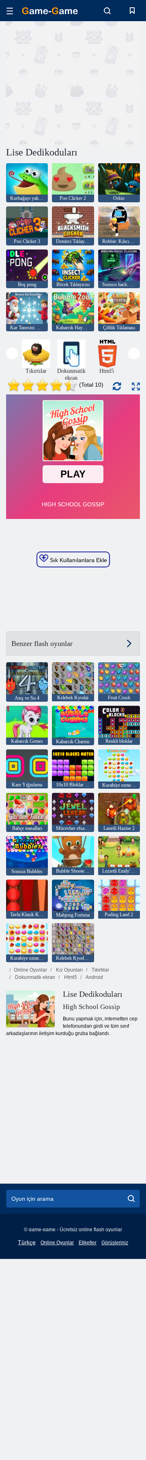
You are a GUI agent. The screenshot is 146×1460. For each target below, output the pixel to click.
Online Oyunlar (30, 970)
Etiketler (88, 1242)
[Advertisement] (109, 82)
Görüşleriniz (114, 1242)
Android (94, 977)
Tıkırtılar (99, 970)
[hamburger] (9, 11)
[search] (131, 1199)
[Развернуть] (136, 386)
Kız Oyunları (69, 970)
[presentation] (12, 353)
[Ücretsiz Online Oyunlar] (49, 10)
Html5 (70, 977)
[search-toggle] (107, 10)
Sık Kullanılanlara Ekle (77, 560)
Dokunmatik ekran (34, 977)
